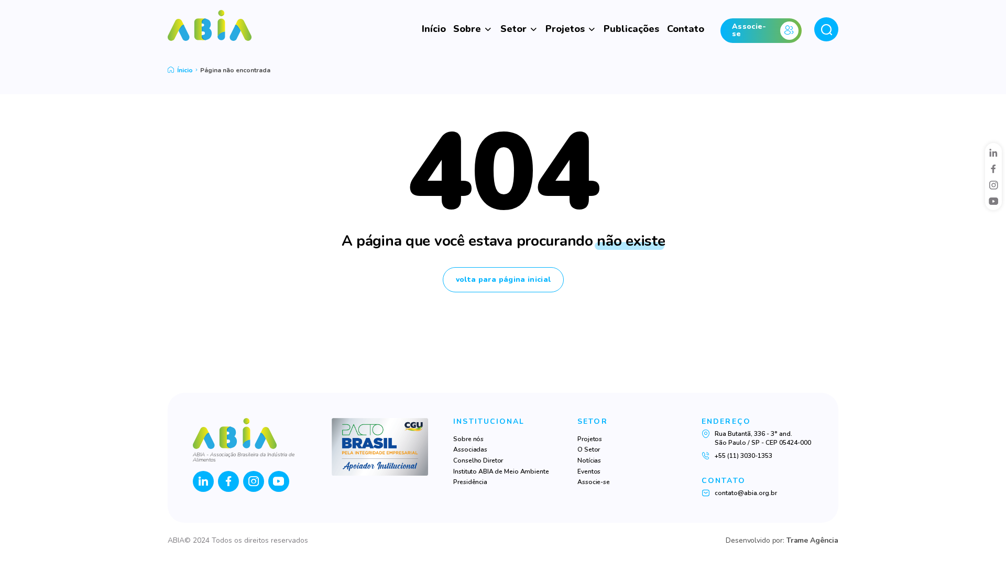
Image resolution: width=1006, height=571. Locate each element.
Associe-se (593, 482)
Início (434, 29)
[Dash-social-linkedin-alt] (993, 152)
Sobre (467, 29)
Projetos (565, 29)
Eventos (588, 471)
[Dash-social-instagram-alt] (993, 185)
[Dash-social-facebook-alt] (993, 168)
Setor (513, 29)
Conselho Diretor (478, 460)
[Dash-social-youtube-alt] (993, 201)
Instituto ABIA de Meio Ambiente (501, 471)
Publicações (631, 29)
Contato (685, 29)
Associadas (470, 449)
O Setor (588, 449)
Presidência (470, 482)
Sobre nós (468, 439)
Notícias (589, 460)
